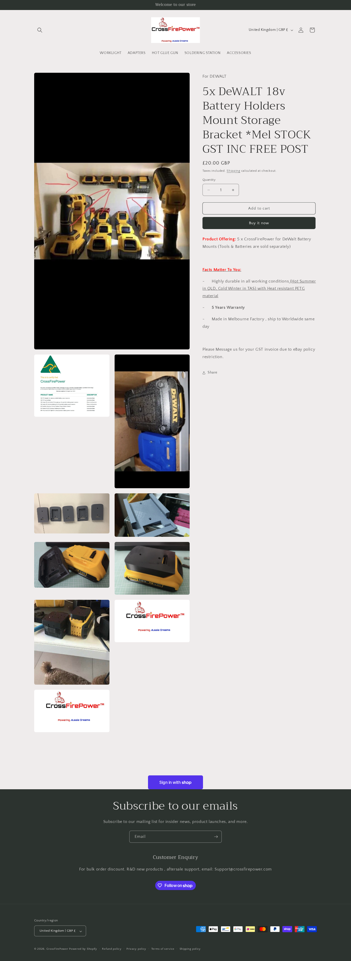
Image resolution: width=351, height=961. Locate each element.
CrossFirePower (57, 949)
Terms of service (162, 948)
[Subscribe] (215, 837)
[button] (39, 30)
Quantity (209, 180)
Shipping (233, 171)
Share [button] (212, 372)
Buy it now (259, 223)
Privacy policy (136, 948)
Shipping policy (190, 948)
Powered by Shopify (83, 949)
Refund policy (111, 948)
